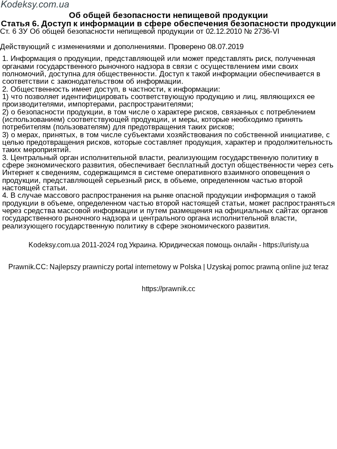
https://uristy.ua (286, 245)
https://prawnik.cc (168, 288)
